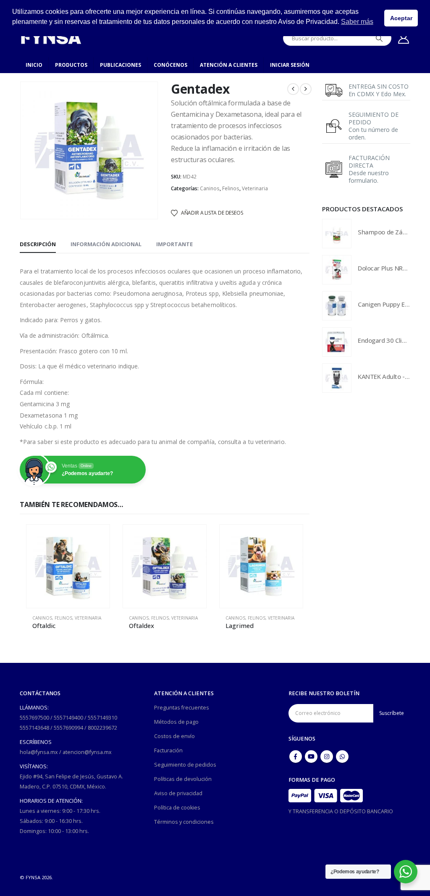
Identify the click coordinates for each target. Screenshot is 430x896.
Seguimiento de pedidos (185, 764)
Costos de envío (174, 736)
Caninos (210, 188)
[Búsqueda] (379, 38)
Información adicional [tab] (106, 244)
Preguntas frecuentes (181, 707)
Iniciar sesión (289, 64)
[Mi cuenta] (403, 38)
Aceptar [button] (401, 18)
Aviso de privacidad (178, 793)
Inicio (34, 64)
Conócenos (170, 64)
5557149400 (68, 717)
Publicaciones (120, 64)
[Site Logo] (51, 38)
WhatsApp (342, 756)
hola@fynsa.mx (39, 752)
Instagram (326, 756)
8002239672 (102, 727)
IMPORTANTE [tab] (174, 244)
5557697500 (34, 717)
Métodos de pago (176, 721)
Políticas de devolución (183, 779)
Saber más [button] (357, 21)
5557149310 (102, 717)
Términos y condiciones (184, 821)
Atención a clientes (228, 64)
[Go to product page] (68, 566)
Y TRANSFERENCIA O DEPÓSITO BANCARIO (340, 811)
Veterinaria (255, 188)
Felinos (230, 188)
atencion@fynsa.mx (87, 752)
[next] (306, 89)
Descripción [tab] (38, 244)
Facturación (168, 750)
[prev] (293, 89)
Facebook (295, 756)
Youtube (311, 756)
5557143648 (34, 727)
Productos (71, 64)
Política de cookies (177, 807)
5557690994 (68, 727)
